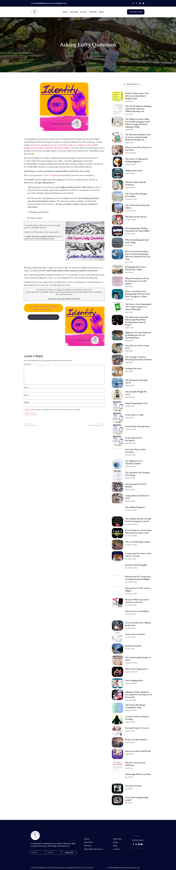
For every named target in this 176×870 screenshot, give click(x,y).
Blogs (101, 12)
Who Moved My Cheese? (136, 217)
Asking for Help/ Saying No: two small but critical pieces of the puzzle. (138, 694)
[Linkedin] (140, 3)
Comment (28, 364)
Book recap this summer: (136, 740)
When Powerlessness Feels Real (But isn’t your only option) (137, 281)
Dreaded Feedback (133, 786)
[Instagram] (136, 3)
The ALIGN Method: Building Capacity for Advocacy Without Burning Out (138, 108)
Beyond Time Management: (137, 426)
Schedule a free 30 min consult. (43, 317)
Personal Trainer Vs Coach (136, 728)
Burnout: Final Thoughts (136, 565)
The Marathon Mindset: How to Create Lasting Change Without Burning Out (138, 137)
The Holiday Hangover (135, 507)
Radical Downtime (133, 646)
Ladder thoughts (50, 175)
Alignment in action (134, 171)
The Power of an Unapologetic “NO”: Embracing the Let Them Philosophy (138, 306)
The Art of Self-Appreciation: (138, 542)
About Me (74, 12)
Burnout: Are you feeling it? (137, 611)
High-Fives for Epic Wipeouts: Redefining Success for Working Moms (138, 335)
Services (83, 12)
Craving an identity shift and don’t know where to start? (43, 307)
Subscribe (93, 12)
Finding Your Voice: (134, 369)
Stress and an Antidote (135, 634)
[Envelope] (143, 3)
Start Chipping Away (134, 681)
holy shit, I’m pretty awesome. (58, 148)
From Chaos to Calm (134, 415)
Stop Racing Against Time (136, 403)
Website (26, 402)
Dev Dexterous (87, 868)
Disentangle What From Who (138, 774)
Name (26, 387)
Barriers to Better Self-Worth (138, 751)
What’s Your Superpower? (136, 669)
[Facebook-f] (133, 3)
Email (26, 395)
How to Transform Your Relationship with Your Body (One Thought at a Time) (137, 294)
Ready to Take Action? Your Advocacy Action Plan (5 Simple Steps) (137, 96)
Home (65, 12)
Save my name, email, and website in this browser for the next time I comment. (52, 409)
